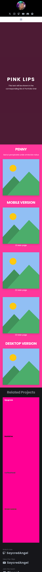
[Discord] (28, 14)
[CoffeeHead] (21, 488)
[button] (21, 19)
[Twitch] (19, 14)
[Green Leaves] (21, 524)
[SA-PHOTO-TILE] (21, 5)
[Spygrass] (21, 415)
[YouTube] (23, 14)
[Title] (32, 14)
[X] (10, 14)
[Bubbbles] (21, 452)
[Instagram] (14, 14)
